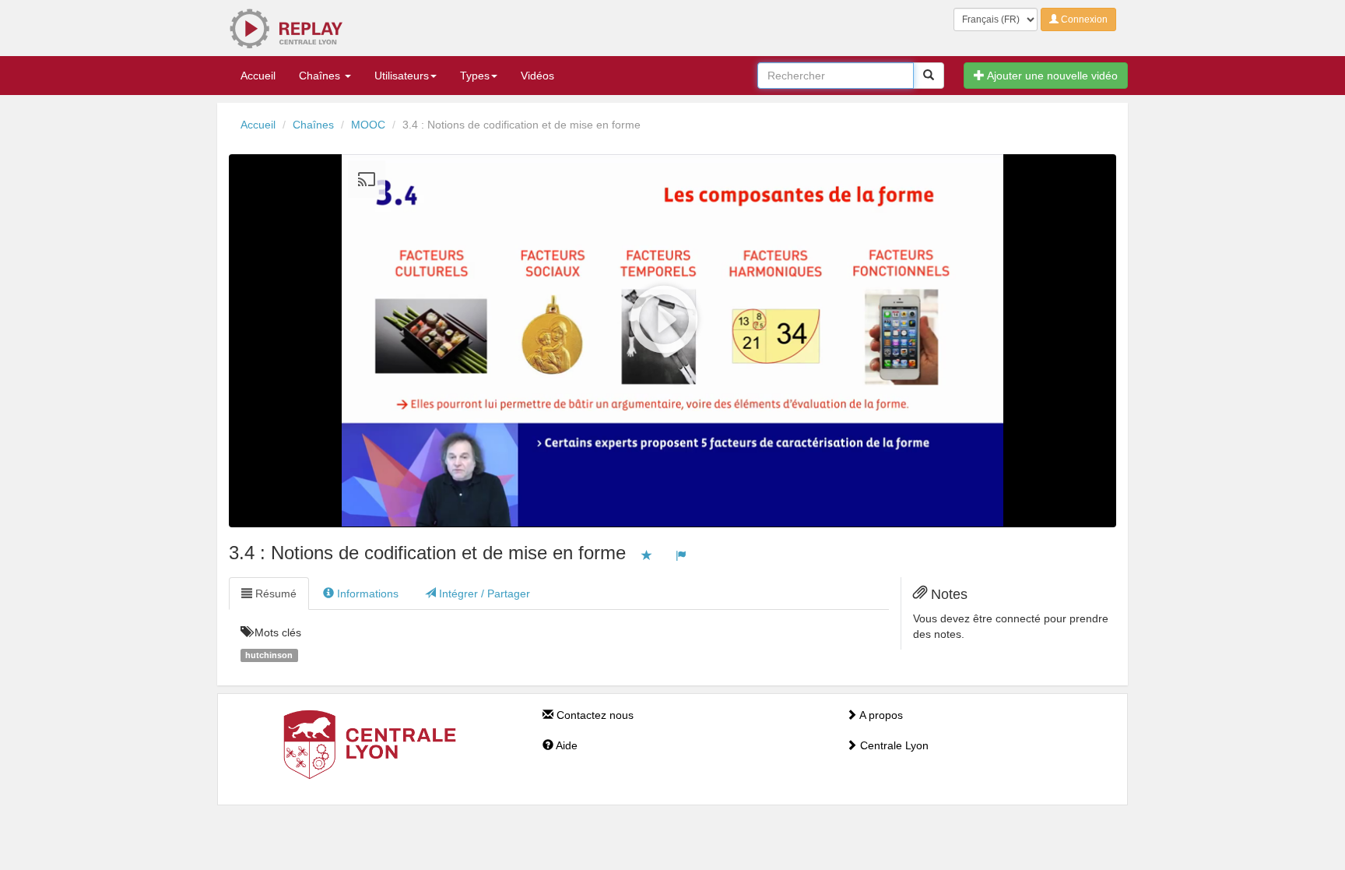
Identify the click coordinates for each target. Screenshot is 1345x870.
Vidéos (537, 75)
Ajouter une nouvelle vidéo (1051, 75)
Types (475, 75)
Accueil (258, 75)
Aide (565, 745)
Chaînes (321, 75)
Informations (366, 593)
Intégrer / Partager (483, 593)
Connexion (1083, 19)
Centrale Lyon (893, 745)
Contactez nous (593, 715)
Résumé (274, 593)
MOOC (368, 124)
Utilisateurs (401, 75)
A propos (880, 715)
